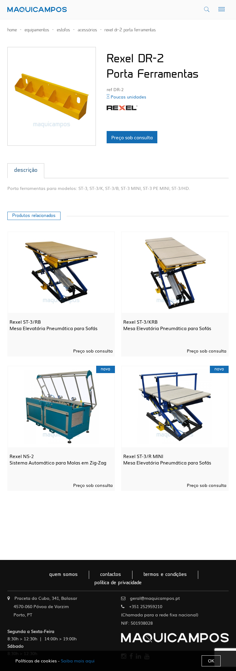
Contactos (110, 574)
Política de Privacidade (118, 582)
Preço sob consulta (132, 137)
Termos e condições (165, 574)
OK (211, 660)
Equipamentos (37, 30)
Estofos (63, 30)
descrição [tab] (25, 170)
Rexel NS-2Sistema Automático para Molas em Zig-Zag (58, 459)
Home (12, 30)
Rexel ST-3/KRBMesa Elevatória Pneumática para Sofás (167, 325)
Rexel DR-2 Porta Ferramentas (130, 30)
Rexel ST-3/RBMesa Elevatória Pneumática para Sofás (53, 325)
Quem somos (63, 574)
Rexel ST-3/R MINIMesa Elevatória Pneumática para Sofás (167, 459)
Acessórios (87, 30)
